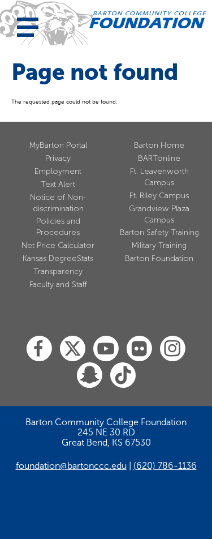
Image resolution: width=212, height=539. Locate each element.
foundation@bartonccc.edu (71, 466)
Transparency (58, 271)
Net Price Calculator (57, 245)
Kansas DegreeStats (58, 258)
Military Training (159, 245)
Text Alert (58, 184)
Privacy (58, 158)
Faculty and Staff (58, 284)
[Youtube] (106, 349)
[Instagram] (172, 349)
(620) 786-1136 (165, 466)
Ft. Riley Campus (159, 195)
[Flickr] (139, 349)
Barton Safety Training (159, 232)
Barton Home (159, 145)
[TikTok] (123, 375)
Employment (57, 171)
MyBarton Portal (58, 145)
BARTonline (159, 158)
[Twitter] (72, 349)
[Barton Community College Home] (147, 19)
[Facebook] (39, 349)
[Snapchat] (89, 375)
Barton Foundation (159, 258)
